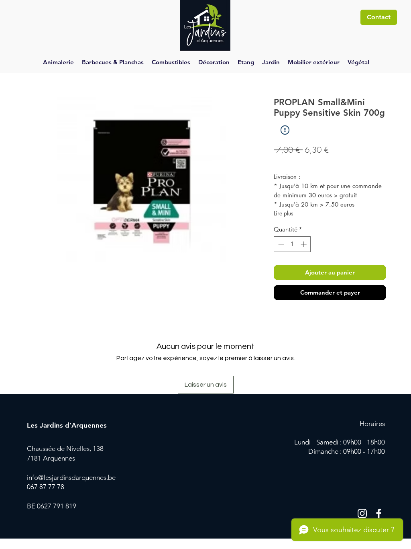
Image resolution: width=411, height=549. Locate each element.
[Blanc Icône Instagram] (362, 513)
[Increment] (304, 244)
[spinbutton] (292, 244)
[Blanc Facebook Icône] (378, 513)
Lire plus (283, 213)
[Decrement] (280, 244)
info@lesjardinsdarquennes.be (71, 477)
